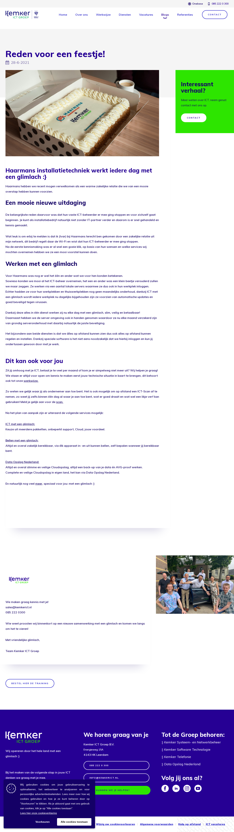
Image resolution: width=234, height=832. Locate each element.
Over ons (81, 14)
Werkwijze (103, 14)
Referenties (185, 14)
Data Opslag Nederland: (22, 462)
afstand (195, 824)
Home (63, 14)
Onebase (197, 3)
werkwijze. (31, 381)
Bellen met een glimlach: (21, 440)
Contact (194, 117)
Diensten (125, 14)
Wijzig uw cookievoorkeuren (115, 824)
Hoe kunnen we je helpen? (109, 790)
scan (59, 402)
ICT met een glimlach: (20, 424)
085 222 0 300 (220, 3)
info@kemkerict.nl (104, 777)
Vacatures (146, 14)
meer (38, 483)
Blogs (165, 14)
